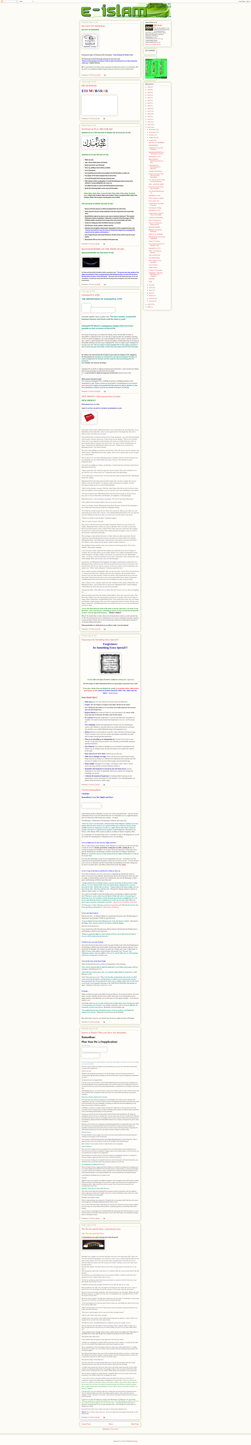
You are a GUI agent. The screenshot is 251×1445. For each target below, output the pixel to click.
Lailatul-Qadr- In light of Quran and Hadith (156, 214)
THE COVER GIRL (154, 255)
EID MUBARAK (89, 85)
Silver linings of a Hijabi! (156, 198)
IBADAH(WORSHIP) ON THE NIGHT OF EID (103, 249)
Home (111, 1424)
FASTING (152, 279)
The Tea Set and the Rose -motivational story (101, 1228)
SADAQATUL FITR (154, 195)
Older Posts (135, 1424)
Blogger (135, 1441)
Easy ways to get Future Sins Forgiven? (156, 187)
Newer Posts (86, 1424)
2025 (149, 89)
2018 (149, 108)
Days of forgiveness (155, 220)
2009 (149, 307)
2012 (149, 124)
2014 (149, 119)
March (151, 295)
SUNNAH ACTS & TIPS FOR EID (97, 129)
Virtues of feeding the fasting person (155, 223)
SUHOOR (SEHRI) (154, 227)
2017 (149, 111)
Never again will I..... (155, 201)
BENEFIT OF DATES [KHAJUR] (155, 230)
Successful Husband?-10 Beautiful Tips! (156, 244)
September (152, 137)
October (152, 135)
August (151, 140)
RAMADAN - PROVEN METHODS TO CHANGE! (155, 274)
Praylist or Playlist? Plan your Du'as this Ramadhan (104, 1032)
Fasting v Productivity (155, 270)
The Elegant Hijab (154, 258)
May (150, 290)
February (152, 298)
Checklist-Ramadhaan (91, 789)
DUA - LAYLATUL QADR (156, 184)
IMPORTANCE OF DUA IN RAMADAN (157, 237)
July (150, 285)
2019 (149, 106)
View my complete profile (153, 44)
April (150, 293)
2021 (149, 100)
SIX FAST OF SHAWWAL (93, 26)
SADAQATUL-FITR (91, 295)
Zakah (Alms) (153, 267)
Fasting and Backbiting (156, 217)
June (151, 287)
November (152, 132)
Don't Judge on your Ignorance (155, 261)
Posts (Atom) (114, 1429)
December (152, 129)
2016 (149, 114)
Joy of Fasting (153, 265)
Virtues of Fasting (154, 241)
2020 (149, 103)
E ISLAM (159, 25)
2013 (149, 122)
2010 (149, 304)
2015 (149, 116)
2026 (149, 87)
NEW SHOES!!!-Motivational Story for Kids (101, 396)
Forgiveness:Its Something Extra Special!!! (100, 639)
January (152, 301)
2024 (149, 92)
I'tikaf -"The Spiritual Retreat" (155, 251)
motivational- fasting (155, 208)
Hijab (150, 281)
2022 (149, 98)
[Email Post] (104, 75)
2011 (149, 127)
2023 (149, 95)
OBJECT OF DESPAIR (156, 234)
